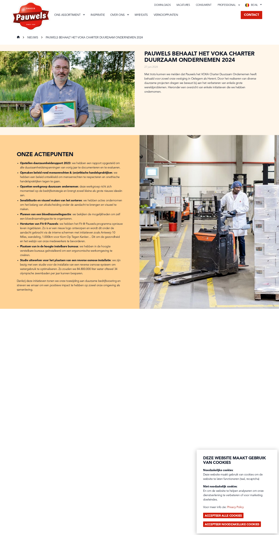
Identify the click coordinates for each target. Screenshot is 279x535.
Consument (204, 5)
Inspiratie (98, 15)
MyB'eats (141, 15)
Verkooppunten (166, 15)
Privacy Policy (235, 507)
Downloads (162, 5)
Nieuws (32, 37)
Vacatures (183, 5)
